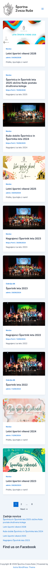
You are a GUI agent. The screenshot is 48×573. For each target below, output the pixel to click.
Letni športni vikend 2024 (21, 431)
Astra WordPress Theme (24, 567)
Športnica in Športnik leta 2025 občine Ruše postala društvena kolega (21, 82)
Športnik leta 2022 (17, 384)
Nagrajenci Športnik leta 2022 (23, 334)
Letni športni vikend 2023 (21, 481)
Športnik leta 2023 (17, 288)
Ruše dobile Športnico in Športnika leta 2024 (20, 137)
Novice (8, 49)
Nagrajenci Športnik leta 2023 (23, 238)
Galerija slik (10, 284)
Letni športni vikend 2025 (21, 188)
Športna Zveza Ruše (24, 9)
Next (24, 509)
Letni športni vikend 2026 (21, 53)
